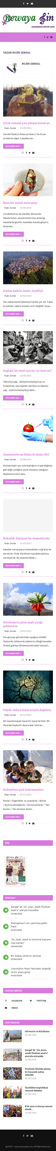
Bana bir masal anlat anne (20, 203)
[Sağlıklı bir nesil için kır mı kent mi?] (28, 347)
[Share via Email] (33, 152)
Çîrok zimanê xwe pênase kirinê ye (26, 123)
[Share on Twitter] (30, 152)
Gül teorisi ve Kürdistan (37, 1031)
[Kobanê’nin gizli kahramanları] (28, 766)
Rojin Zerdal (31, 63)
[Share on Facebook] (26, 152)
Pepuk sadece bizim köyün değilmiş (27, 710)
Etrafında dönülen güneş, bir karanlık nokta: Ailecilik (38, 1071)
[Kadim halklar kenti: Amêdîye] (28, 267)
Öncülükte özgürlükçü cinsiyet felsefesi (36, 1089)
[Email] (32, 3)
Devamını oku (12, 146)
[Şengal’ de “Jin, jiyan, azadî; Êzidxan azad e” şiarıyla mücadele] (12, 1054)
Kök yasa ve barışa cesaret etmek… (38, 1108)
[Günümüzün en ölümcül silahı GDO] (28, 431)
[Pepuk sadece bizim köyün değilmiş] (28, 687)
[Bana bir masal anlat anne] (28, 179)
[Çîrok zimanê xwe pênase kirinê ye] (28, 100)
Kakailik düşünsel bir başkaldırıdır (26, 538)
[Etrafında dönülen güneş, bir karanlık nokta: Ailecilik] (12, 1073)
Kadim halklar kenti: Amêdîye (23, 291)
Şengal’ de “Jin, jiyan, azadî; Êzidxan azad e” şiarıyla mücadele (36, 1052)
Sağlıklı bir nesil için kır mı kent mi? (27, 370)
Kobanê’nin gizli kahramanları (23, 789)
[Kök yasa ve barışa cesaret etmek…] (12, 1111)
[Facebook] (23, 3)
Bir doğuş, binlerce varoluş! (26, 955)
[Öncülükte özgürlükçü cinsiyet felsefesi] (12, 1092)
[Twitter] (27, 3)
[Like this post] (23, 152)
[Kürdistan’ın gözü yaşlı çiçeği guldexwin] (28, 599)
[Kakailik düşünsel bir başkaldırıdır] (28, 515)
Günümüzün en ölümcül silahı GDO (26, 454)
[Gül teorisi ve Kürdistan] (12, 1036)
